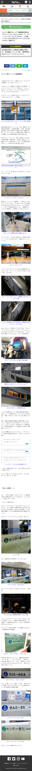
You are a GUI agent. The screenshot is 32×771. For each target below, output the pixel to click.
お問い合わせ (16, 765)
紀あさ (29, 70)
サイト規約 (13, 763)
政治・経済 (10, 10)
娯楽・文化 (24, 10)
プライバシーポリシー (22, 763)
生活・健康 (7, 14)
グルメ (18, 10)
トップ (3, 10)
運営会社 (7, 763)
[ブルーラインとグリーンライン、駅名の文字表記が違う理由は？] (25, 66)
